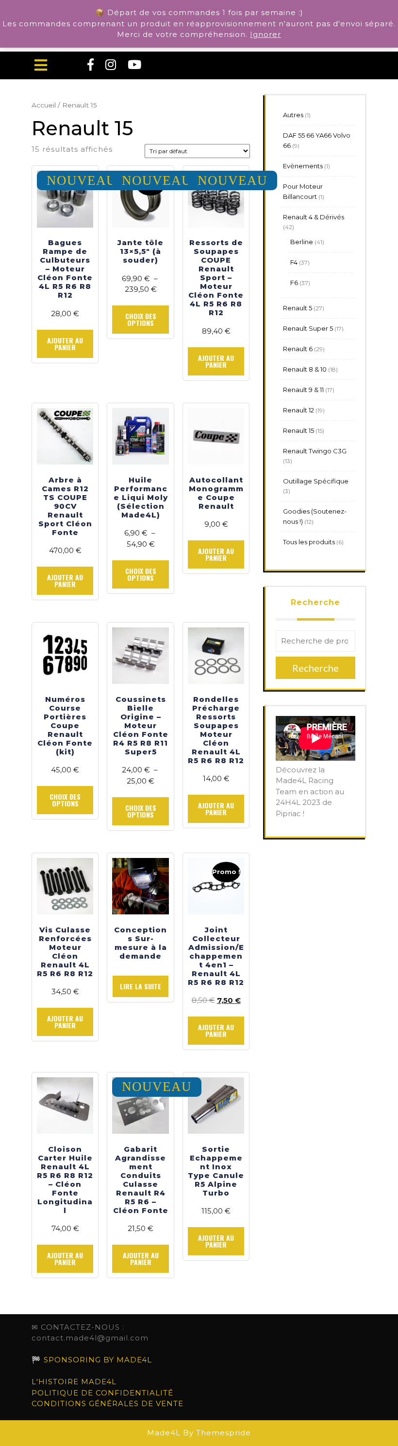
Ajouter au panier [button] (65, 343)
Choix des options (140, 319)
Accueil (44, 105)
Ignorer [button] (265, 34)
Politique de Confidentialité (102, 1392)
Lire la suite (140, 986)
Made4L (164, 1432)
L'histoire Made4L (74, 1381)
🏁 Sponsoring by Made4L (92, 1359)
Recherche (315, 602)
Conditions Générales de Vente (107, 1403)
